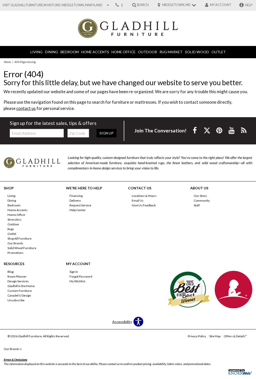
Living (36, 52)
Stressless (15, 219)
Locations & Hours (144, 196)
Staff (197, 205)
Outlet (219, 52)
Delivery (75, 200)
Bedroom (69, 52)
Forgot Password (81, 276)
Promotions (16, 253)
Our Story (200, 196)
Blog (11, 272)
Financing (76, 196)
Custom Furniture (20, 291)
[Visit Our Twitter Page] (207, 130)
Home (7, 62)
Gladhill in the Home (21, 286)
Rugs (11, 229)
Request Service (80, 205)
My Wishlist (77, 281)
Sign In (74, 272)
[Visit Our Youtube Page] (232, 130)
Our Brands (15, 243)
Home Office (124, 52)
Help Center (78, 210)
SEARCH (143, 5)
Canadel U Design (19, 295)
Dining (51, 52)
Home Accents (95, 52)
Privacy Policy (197, 336)
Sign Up (107, 133)
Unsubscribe (16, 300)
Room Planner (17, 276)
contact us (26, 108)
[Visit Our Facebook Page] (195, 130)
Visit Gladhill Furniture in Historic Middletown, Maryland (52, 5)
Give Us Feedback (144, 205)
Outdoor (147, 52)
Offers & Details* (235, 336)
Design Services (18, 281)
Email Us (138, 200)
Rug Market (171, 52)
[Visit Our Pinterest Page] (219, 130)
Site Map (214, 336)
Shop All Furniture (20, 238)
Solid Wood (197, 52)
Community (202, 200)
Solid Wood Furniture (22, 248)
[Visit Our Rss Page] (244, 130)
